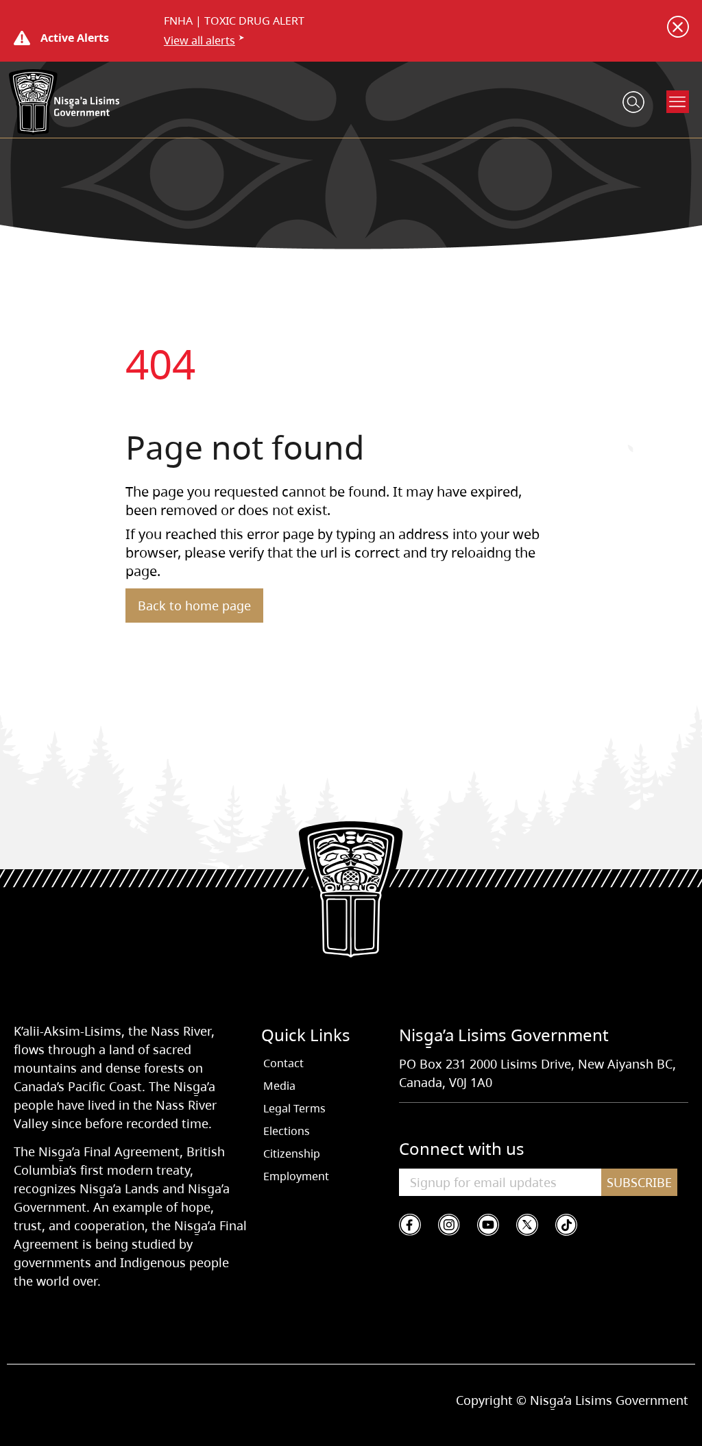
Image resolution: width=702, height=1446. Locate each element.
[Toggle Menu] (678, 101)
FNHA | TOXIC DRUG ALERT (234, 20)
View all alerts (199, 40)
